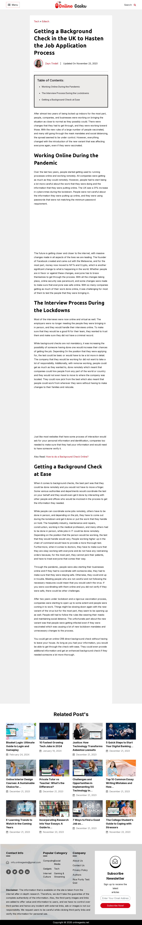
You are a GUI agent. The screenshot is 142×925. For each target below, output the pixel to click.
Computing (48, 860)
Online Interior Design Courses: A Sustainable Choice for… (20, 783)
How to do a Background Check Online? (67, 456)
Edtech (45, 21)
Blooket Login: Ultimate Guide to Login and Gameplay (20, 746)
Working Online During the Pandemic (61, 86)
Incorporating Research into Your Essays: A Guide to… (54, 823)
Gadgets (47, 868)
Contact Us (78, 865)
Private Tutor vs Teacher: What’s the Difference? (51, 783)
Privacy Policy (80, 870)
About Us (78, 860)
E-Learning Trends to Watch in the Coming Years (19, 823)
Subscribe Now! (115, 905)
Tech (36, 21)
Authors (77, 874)
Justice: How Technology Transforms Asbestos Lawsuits (87, 746)
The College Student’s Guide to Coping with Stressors (119, 823)
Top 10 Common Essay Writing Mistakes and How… (120, 783)
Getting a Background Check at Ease (61, 99)
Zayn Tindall (51, 63)
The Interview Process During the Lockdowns (65, 93)
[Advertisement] (125, 56)
